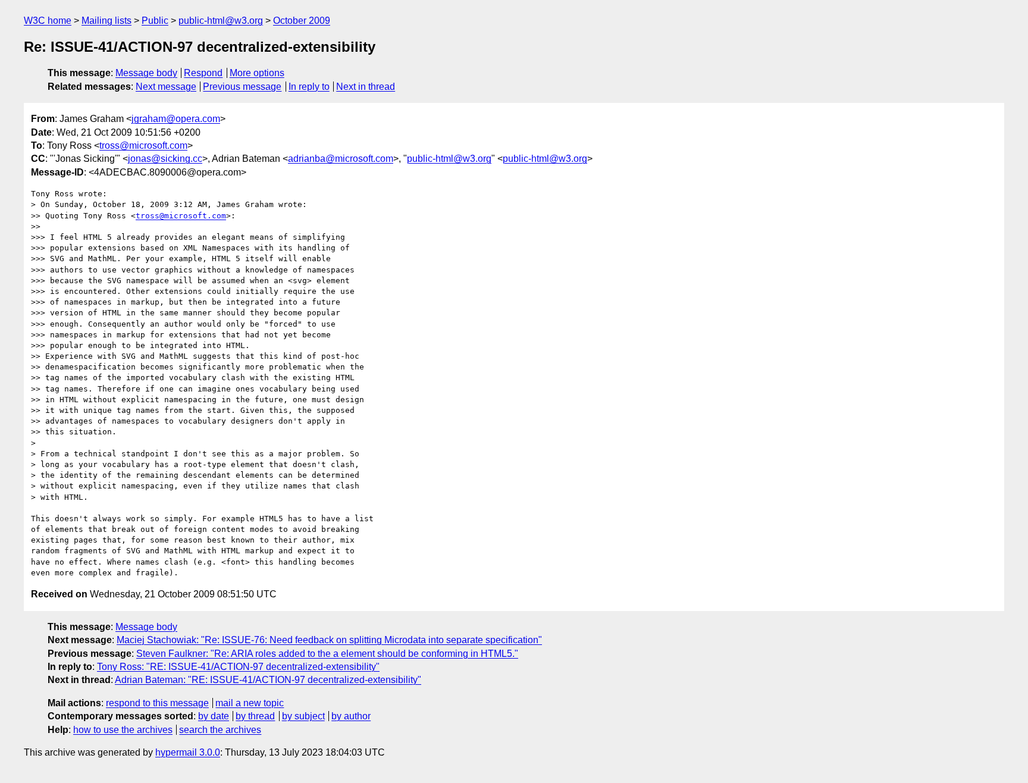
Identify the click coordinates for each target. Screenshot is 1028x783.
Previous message (242, 87)
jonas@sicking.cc (165, 159)
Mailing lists (106, 20)
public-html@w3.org (220, 20)
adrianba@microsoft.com (340, 159)
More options (257, 73)
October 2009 (301, 20)
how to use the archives (123, 730)
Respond (203, 73)
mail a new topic (249, 703)
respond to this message (157, 703)
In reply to (309, 87)
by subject (303, 716)
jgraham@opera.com (175, 119)
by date (213, 716)
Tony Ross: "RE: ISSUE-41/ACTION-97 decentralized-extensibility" (238, 667)
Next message (166, 87)
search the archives (220, 730)
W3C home (47, 20)
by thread (255, 716)
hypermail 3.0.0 (187, 752)
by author (351, 716)
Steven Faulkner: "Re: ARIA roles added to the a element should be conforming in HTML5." (327, 654)
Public (155, 20)
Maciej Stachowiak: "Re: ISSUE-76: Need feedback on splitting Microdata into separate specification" (329, 640)
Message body (146, 73)
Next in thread (365, 87)
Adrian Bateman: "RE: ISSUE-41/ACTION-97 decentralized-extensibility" (268, 680)
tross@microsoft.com (143, 145)
